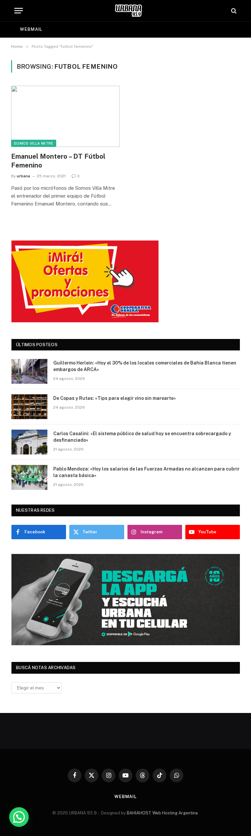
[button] (19, 817)
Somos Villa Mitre (34, 143)
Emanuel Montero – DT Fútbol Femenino (58, 160)
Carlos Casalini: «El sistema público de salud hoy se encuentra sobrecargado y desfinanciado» (142, 437)
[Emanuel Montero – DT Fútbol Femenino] (65, 116)
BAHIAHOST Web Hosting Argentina (162, 812)
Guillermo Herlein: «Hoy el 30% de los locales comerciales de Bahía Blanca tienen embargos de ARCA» (144, 366)
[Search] (233, 10)
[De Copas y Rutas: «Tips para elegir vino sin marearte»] (29, 406)
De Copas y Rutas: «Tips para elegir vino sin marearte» (114, 398)
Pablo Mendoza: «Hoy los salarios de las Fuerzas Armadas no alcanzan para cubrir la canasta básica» (146, 472)
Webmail (31, 29)
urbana (23, 176)
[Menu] (18, 10)
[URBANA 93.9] (129, 10)
